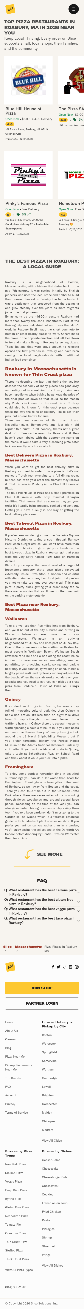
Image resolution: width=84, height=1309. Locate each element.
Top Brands (13, 1078)
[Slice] (10, 9)
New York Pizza (15, 1164)
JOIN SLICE (42, 988)
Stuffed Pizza (14, 1250)
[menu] (73, 9)
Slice (7, 947)
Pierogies (48, 1229)
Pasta (46, 1220)
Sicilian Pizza (14, 1173)
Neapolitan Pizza (16, 1216)
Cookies (47, 1194)
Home (9, 1022)
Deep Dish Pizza (16, 1190)
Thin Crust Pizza (16, 1242)
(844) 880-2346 (15, 1287)
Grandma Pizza (15, 1233)
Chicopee (48, 1121)
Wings (46, 1255)
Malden (47, 1112)
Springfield (49, 1052)
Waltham (48, 1069)
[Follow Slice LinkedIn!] (71, 967)
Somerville (49, 1061)
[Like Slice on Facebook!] (53, 967)
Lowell (46, 1087)
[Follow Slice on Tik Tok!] (64, 967)
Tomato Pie (13, 1224)
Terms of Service (16, 1112)
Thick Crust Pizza (17, 1259)
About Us (11, 1031)
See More (50, 854)
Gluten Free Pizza (17, 1207)
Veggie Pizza (13, 1181)
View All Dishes (52, 1265)
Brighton (48, 1095)
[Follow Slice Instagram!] (77, 967)
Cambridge (49, 1078)
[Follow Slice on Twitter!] (58, 967)
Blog (8, 1048)
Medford (47, 1130)
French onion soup (54, 1203)
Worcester (49, 1044)
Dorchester (49, 1104)
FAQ (8, 1087)
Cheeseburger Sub (54, 1177)
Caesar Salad (51, 1160)
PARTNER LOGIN (42, 1003)
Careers (10, 1039)
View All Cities (52, 1140)
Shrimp (47, 1237)
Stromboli (49, 1246)
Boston (47, 1035)
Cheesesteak (50, 1186)
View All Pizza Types (19, 1270)
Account (10, 1095)
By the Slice (13, 1199)
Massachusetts (28, 947)
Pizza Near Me (15, 1056)
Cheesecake (50, 1168)
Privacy (10, 1104)
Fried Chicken (51, 1212)
